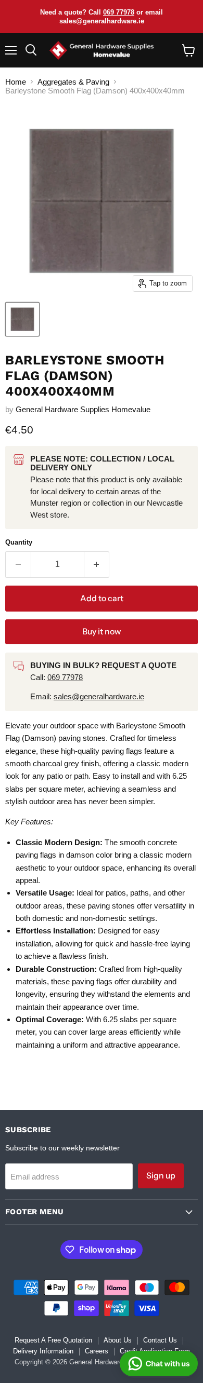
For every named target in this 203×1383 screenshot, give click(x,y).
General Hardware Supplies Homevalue (83, 409)
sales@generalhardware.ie (99, 696)
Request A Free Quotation (53, 1340)
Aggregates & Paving (73, 81)
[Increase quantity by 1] (97, 564)
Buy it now (101, 631)
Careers (96, 1351)
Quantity (18, 542)
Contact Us (160, 1340)
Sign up (160, 1176)
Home (15, 81)
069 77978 (118, 12)
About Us (118, 1340)
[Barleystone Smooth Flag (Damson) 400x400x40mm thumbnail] (22, 319)
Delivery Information (43, 1351)
